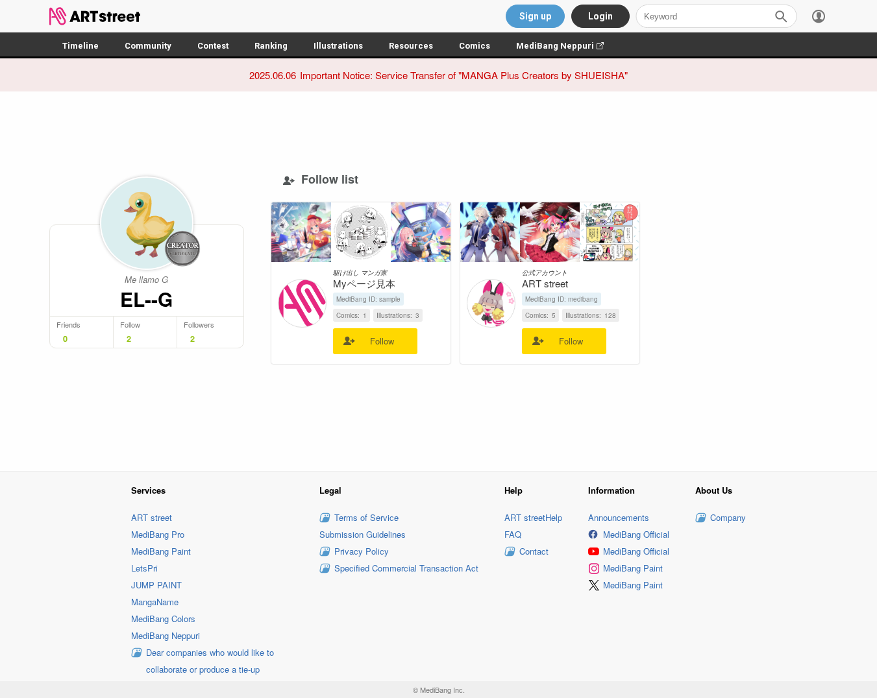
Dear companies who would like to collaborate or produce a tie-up (210, 660)
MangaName (155, 602)
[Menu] (819, 16)
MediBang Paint (161, 551)
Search (781, 16)
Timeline (80, 46)
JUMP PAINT (156, 585)
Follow (382, 341)
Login (600, 16)
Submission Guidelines (362, 534)
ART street (151, 517)
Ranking (271, 46)
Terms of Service (366, 517)
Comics (474, 46)
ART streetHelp (533, 517)
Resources (411, 46)
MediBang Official (636, 534)
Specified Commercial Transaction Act (406, 568)
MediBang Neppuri (566, 46)
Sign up (535, 16)
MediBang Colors (163, 618)
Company (728, 517)
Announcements (618, 517)
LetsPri (144, 568)
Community (148, 46)
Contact (534, 551)
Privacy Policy (361, 551)
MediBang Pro (157, 534)
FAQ (512, 534)
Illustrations (338, 46)
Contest (213, 46)
